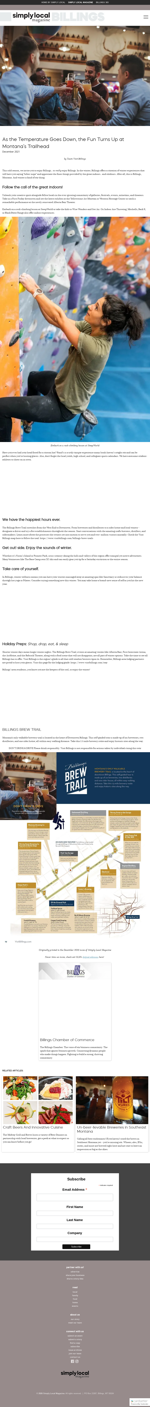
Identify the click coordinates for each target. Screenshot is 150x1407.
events (75, 1306)
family (75, 1295)
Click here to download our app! (127, 7)
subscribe (75, 1346)
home (75, 1302)
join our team (75, 1353)
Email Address (74, 1189)
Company (75, 1233)
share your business (75, 1275)
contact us (75, 1357)
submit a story (75, 1339)
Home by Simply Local (53, 2)
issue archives (75, 1350)
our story (75, 1319)
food (75, 1299)
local (75, 1292)
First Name (75, 1207)
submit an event (75, 1336)
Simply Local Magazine (80, 2)
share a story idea (75, 1279)
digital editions (90, 957)
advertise (75, 1272)
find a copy (75, 1343)
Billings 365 (102, 2)
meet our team (75, 1323)
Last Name (75, 1220)
